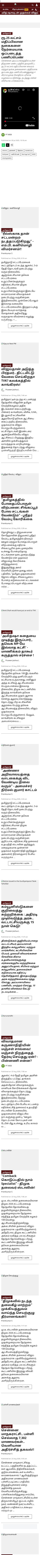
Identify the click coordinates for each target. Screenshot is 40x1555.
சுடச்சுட (6, 9)
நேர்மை (20, 150)
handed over (29, 150)
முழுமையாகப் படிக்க (20, 326)
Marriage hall (26, 154)
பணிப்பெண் (15, 154)
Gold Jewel (5, 154)
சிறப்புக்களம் (18, 9)
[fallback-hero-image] (20, 217)
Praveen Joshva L (12, 390)
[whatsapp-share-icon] (3, 146)
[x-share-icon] (7, 146)
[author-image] (3, 134)
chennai (4, 150)
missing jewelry (6, 158)
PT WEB (9, 135)
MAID (34, 154)
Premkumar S (6, 253)
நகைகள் (12, 150)
